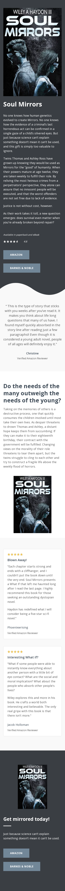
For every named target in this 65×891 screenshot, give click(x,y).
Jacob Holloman (18, 725)
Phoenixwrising (17, 627)
